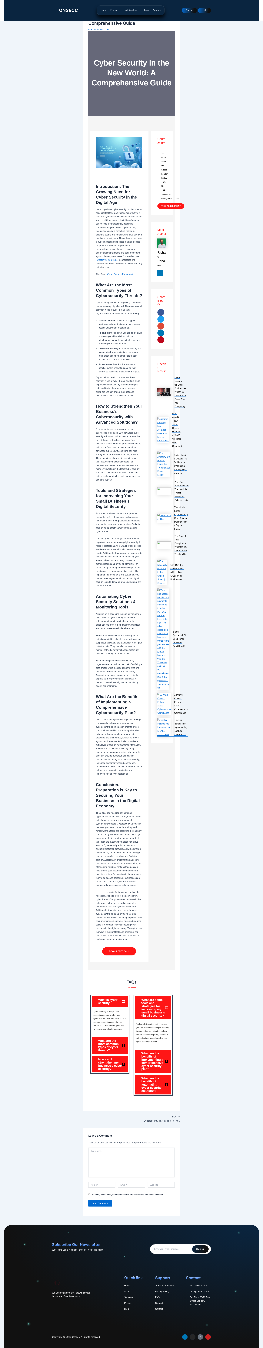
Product (114, 10)
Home (103, 10)
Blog (146, 10)
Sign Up (200, 1249)
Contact (157, 10)
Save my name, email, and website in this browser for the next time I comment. (127, 1194)
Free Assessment (171, 206)
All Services (131, 10)
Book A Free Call (119, 951)
